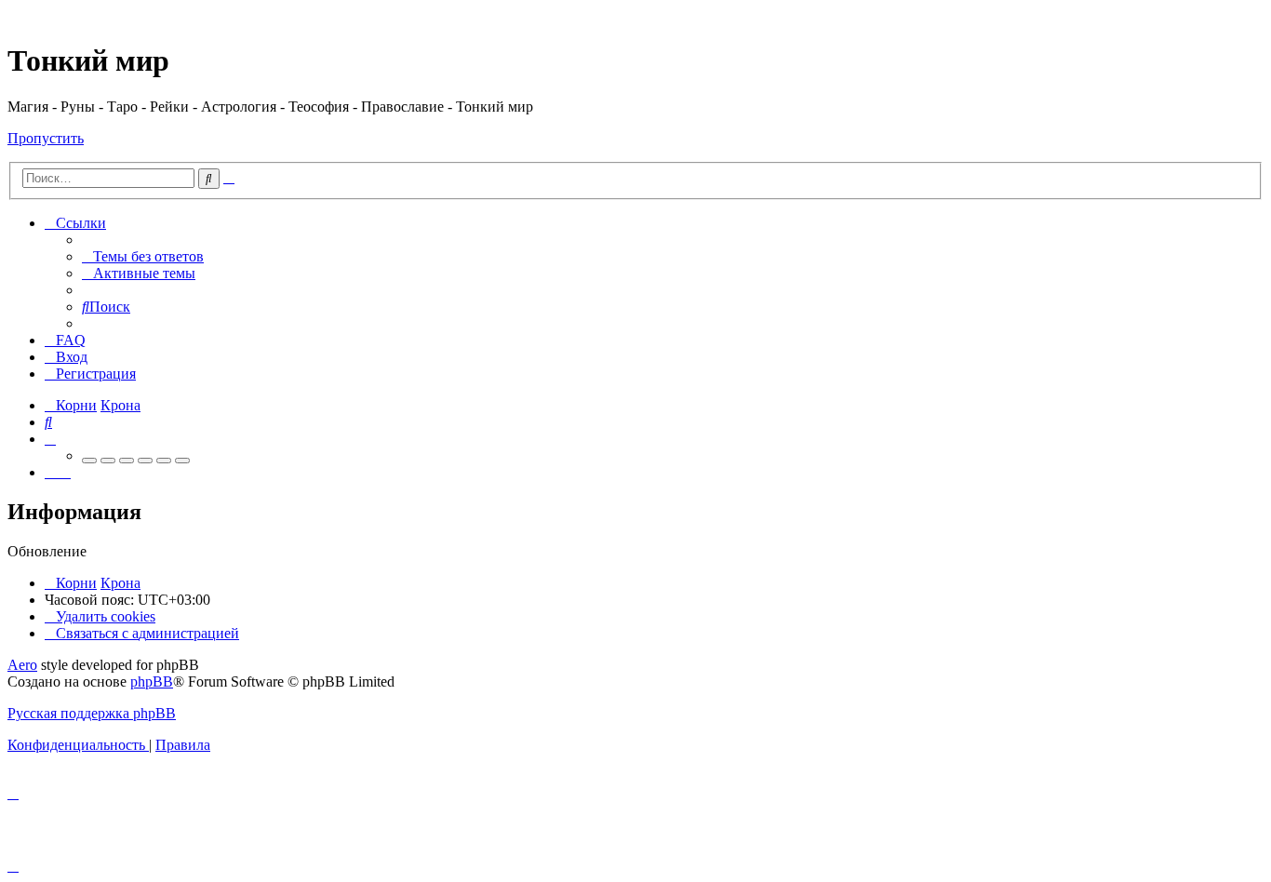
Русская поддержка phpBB (91, 713)
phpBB (151, 681)
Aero (22, 665)
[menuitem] (143, 256)
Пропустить (45, 138)
